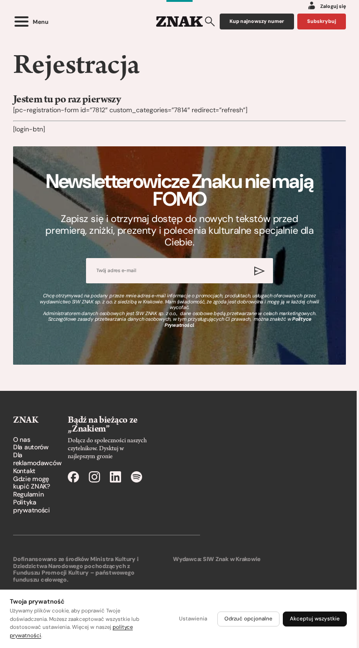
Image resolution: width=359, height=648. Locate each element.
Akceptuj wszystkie (315, 618)
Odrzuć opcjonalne (248, 618)
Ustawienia (193, 618)
